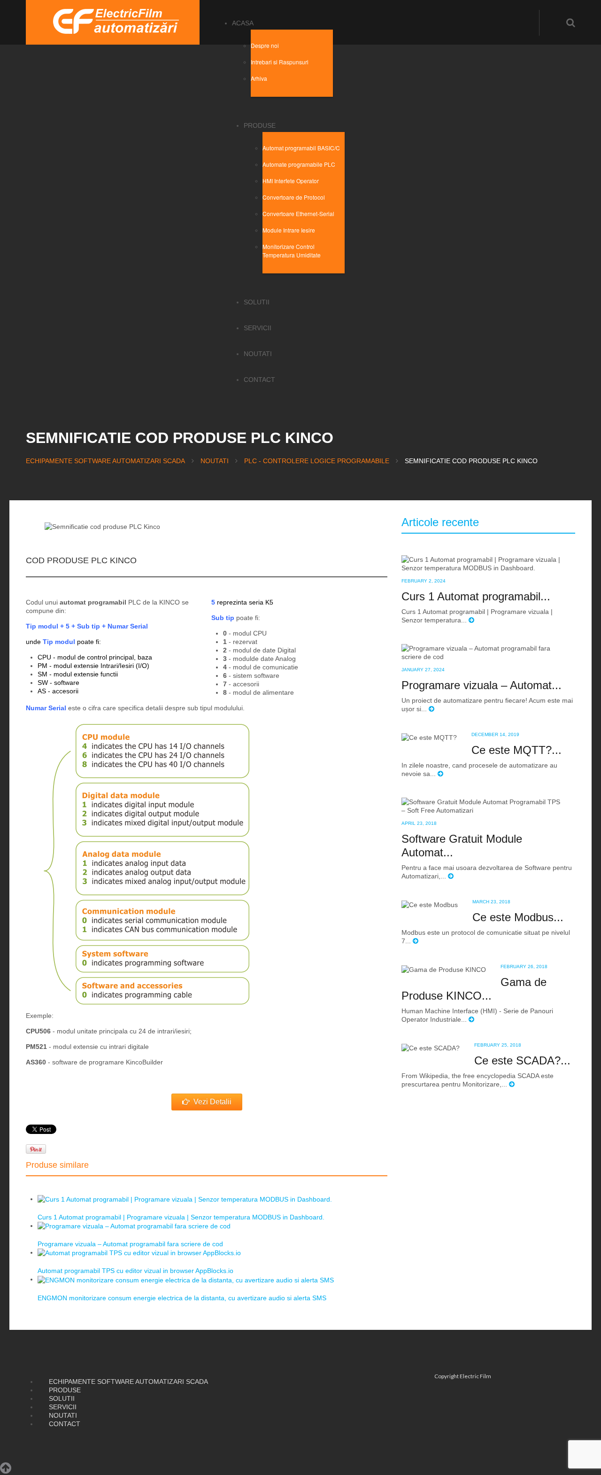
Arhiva (259, 78)
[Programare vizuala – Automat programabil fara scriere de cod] (134, 1225)
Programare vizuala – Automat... (481, 685)
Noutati (258, 353)
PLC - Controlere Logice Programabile (316, 461)
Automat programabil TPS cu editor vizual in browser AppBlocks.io (135, 1270)
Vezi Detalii (212, 1102)
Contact (259, 379)
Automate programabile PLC (298, 164)
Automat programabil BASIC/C (301, 148)
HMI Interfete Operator (290, 181)
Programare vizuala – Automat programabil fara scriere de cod (130, 1244)
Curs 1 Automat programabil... (475, 596)
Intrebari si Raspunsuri (279, 62)
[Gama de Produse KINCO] (443, 969)
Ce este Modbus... (517, 917)
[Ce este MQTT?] (429, 737)
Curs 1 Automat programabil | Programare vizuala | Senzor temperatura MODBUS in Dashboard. (181, 1217)
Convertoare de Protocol (293, 197)
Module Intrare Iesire (288, 230)
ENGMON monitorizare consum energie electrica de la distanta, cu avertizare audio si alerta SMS (182, 1298)
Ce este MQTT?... (516, 750)
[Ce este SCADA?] (430, 1047)
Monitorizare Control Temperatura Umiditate (291, 250)
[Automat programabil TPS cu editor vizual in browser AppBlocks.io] (139, 1252)
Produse (260, 125)
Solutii (257, 302)
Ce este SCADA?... (522, 1060)
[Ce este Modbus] (429, 904)
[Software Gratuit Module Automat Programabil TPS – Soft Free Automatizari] (481, 805)
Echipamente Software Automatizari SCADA (105, 461)
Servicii (257, 328)
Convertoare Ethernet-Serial (298, 213)
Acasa (243, 23)
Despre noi (265, 45)
